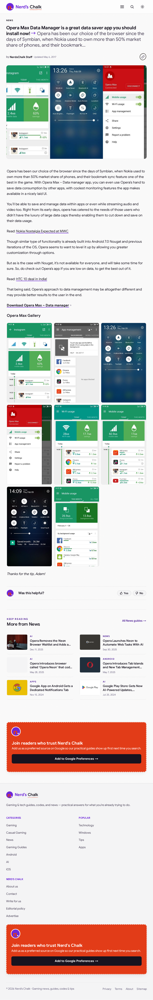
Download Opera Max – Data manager (38, 305)
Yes (126, 593)
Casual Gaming (16, 832)
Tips (81, 840)
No (141, 593)
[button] (29, 363)
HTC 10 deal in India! (31, 279)
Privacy (107, 989)
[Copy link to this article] (143, 57)
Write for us (13, 901)
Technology (86, 825)
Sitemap (142, 989)
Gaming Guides (16, 847)
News (9, 20)
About (129, 989)
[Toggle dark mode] (142, 6)
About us (12, 886)
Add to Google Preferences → (76, 759)
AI (7, 862)
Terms (118, 989)
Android (11, 854)
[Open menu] (122, 7)
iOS (8, 869)
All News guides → (134, 620)
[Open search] (132, 6)
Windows (85, 832)
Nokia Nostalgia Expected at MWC (42, 231)
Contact (11, 894)
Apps (82, 847)
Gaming (11, 825)
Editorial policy (15, 908)
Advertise (12, 916)
